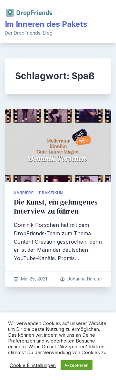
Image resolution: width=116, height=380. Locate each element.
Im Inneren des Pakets (46, 24)
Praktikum (51, 192)
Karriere (24, 192)
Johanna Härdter (84, 278)
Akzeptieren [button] (76, 365)
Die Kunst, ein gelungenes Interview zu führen (56, 206)
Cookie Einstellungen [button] (33, 365)
